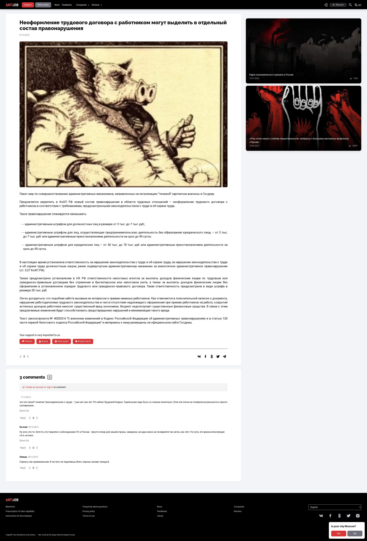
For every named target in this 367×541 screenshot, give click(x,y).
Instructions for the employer (19, 516)
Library (160, 516)
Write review (43, 5)
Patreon (28, 341)
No (355, 533)
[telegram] (224, 356)
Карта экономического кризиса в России (271, 74)
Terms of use (89, 516)
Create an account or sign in (39, 387)
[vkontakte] (199, 356)
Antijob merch (84, 341)
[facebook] (205, 356)
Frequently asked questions (95, 507)
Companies (81, 5)
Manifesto (10, 507)
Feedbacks (67, 5)
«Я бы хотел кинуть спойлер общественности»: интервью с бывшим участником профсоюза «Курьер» (299, 140)
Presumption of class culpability (20, 511)
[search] (350, 5)
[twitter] (218, 356)
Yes (339, 533)
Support (28, 5)
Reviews (95, 5)
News (57, 5)
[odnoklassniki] (212, 356)
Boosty (45, 341)
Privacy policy (89, 511)
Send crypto (63, 341)
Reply (23, 418)
